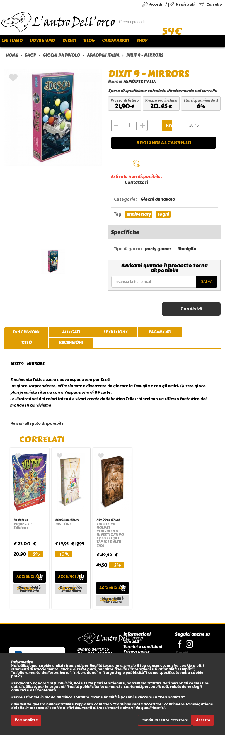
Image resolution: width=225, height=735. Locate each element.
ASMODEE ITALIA (139, 82)
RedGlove (20, 520)
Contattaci (136, 182)
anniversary (139, 214)
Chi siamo (12, 41)
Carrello (214, 4)
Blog (89, 41)
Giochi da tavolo (158, 199)
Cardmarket (115, 41)
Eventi (69, 41)
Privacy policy (136, 651)
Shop (142, 41)
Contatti (131, 641)
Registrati (185, 4)
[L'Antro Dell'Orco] (58, 22)
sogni (163, 214)
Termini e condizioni (142, 646)
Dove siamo (42, 41)
